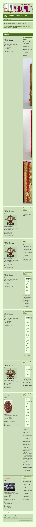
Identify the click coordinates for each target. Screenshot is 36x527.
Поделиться (26, 37)
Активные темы (7, 19)
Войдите (13, 23)
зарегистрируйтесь (22, 23)
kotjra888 (6, 396)
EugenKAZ (7, 39)
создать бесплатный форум (25, 520)
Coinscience (7, 210)
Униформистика (9, 26)
